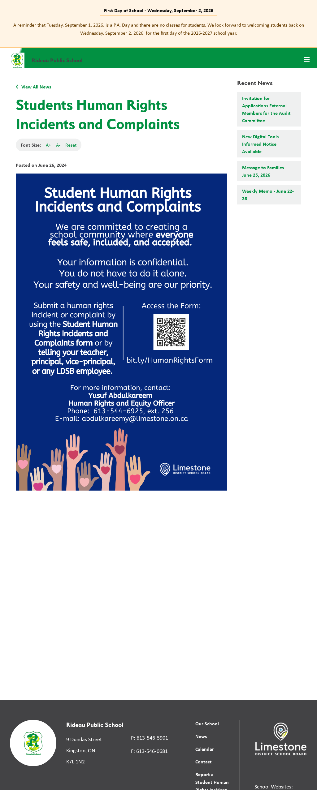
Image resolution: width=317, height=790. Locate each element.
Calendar (204, 748)
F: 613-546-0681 (149, 751)
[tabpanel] (158, 29)
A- (58, 145)
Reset (70, 145)
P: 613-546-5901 (149, 737)
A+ (48, 145)
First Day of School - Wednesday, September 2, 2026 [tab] (158, 10)
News (201, 736)
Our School (207, 723)
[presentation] (307, 59)
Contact (203, 761)
